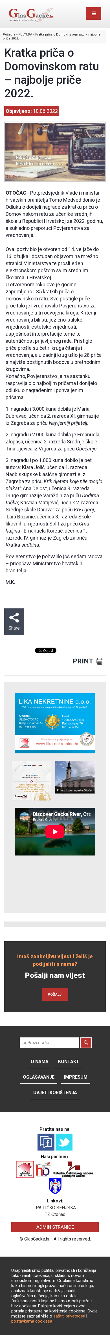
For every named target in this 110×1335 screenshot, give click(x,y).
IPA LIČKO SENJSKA (55, 1207)
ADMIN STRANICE (55, 1227)
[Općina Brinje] (55, 1186)
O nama (40, 1061)
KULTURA (25, 34)
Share (14, 628)
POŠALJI (55, 994)
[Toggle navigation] (94, 13)
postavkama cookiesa (31, 1321)
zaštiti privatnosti (68, 1316)
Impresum (75, 1077)
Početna (9, 34)
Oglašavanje (38, 1077)
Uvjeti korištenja (55, 1092)
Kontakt (68, 1061)
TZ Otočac (55, 1214)
